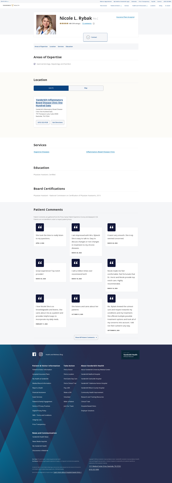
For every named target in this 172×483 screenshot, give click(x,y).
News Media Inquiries (39, 441)
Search (168, 5)
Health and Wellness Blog (54, 355)
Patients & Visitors (115, 5)
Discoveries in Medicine (40, 451)
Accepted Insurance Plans (41, 374)
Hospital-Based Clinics (88, 406)
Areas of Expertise (41, 46)
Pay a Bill (67, 388)
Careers (159, 1)
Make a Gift (67, 392)
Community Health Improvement (92, 392)
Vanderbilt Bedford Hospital (90, 374)
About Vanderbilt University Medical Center (95, 370)
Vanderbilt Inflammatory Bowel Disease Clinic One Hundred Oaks (49, 102)
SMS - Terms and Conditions (42, 415)
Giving (160, 5)
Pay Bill (153, 1)
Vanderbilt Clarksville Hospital (91, 379)
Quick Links (4, 1)
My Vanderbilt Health (39, 446)
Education (69, 46)
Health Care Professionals (139, 5)
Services (127, 5)
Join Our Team (69, 406)
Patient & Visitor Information (42, 370)
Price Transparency (144, 1)
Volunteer (67, 397)
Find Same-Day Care (70, 379)
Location (53, 46)
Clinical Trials (85, 402)
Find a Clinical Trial (70, 383)
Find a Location (69, 374)
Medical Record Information (41, 383)
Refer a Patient (69, 402)
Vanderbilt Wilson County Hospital (92, 388)
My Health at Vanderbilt (40, 379)
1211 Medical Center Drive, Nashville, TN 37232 (105, 466)
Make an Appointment (106, 1)
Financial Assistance (39, 392)
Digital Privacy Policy (39, 411)
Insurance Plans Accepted (125, 17)
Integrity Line (36, 420)
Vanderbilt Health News (40, 437)
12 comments (87, 23)
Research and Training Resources (92, 397)
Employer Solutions (87, 411)
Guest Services (37, 397)
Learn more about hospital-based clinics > (68, 472)
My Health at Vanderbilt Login (121, 1)
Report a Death (37, 388)
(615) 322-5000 (167, 1)
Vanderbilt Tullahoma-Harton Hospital (94, 383)
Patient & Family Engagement (42, 402)
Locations (152, 5)
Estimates (134, 1)
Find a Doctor (103, 5)
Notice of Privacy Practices (41, 406)
